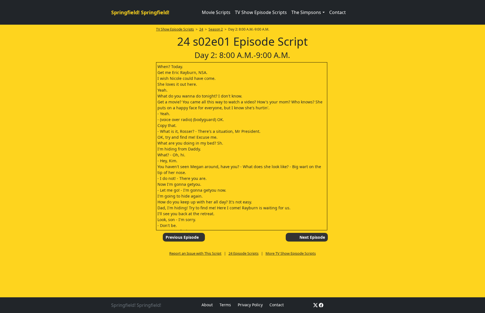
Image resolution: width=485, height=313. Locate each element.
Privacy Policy (250, 304)
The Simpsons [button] (306, 12)
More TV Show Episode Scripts (291, 253)
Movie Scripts (216, 12)
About (207, 304)
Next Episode (312, 237)
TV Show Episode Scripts (261, 12)
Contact (337, 12)
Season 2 (216, 29)
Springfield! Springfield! (140, 12)
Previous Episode (182, 237)
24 (201, 29)
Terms (225, 304)
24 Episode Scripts (243, 253)
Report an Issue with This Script (195, 253)
